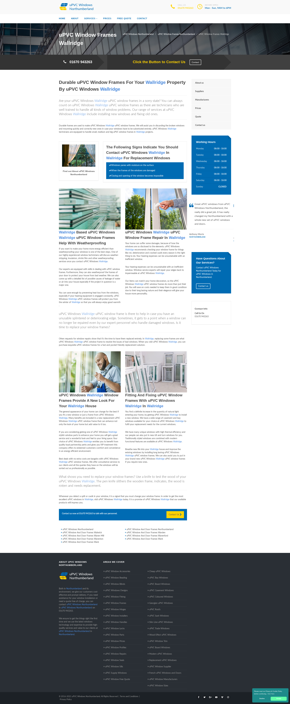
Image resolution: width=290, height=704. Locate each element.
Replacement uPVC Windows (163, 660)
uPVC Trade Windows (159, 629)
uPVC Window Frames (115, 603)
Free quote (124, 18)
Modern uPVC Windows (160, 654)
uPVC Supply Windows (116, 673)
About (75, 18)
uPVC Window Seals (114, 660)
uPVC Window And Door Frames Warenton (83, 539)
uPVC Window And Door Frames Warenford (147, 536)
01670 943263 (185, 8)
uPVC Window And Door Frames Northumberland (150, 529)
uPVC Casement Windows (161, 590)
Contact (142, 18)
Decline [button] (262, 698)
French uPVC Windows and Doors (165, 673)
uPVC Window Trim (158, 641)
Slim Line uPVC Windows (161, 622)
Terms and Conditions (129, 697)
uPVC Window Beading (116, 578)
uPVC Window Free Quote (117, 679)
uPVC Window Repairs (115, 654)
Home (62, 18)
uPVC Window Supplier (160, 667)
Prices (107, 18)
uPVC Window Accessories (117, 571)
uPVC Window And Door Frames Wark (145, 539)
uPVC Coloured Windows (161, 597)
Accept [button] (278, 698)
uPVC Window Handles (116, 622)
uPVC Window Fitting (115, 597)
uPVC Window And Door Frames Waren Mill (83, 536)
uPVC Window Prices (115, 641)
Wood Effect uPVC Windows (162, 635)
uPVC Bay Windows (158, 578)
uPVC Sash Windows (159, 616)
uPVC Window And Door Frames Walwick (82, 533)
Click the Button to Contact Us (157, 62)
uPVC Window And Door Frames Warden (146, 533)
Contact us (200, 125)
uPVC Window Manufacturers (163, 679)
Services (89, 18)
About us (199, 83)
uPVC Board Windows (159, 584)
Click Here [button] (270, 694)
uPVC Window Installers (116, 616)
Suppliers (199, 91)
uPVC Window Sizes (158, 686)
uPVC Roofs (154, 610)
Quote (198, 117)
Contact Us (174, 515)
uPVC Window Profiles (115, 648)
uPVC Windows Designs (116, 590)
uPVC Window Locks (115, 629)
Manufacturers (202, 100)
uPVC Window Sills (114, 667)
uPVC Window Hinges (115, 610)
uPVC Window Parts (114, 635)
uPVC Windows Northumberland (78, 529)
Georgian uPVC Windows (161, 603)
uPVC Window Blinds (115, 584)
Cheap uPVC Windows (159, 571)
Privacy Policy (66, 700)
